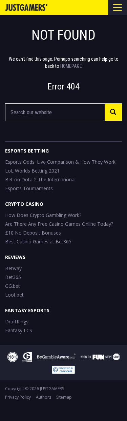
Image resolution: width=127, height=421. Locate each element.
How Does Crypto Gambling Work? (43, 215)
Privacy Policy (18, 397)
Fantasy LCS (18, 330)
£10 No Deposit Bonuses (33, 232)
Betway (13, 268)
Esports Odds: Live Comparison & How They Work (60, 162)
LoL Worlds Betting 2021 (32, 170)
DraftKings (16, 321)
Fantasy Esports (27, 310)
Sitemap (64, 397)
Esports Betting (27, 150)
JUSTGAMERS (52, 389)
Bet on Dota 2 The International (40, 179)
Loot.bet (14, 295)
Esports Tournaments (29, 188)
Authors (43, 397)
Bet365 (13, 277)
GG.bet (12, 286)
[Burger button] (117, 7)
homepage (71, 66)
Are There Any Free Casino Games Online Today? (59, 224)
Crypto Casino (24, 204)
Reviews (15, 257)
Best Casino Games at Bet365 (38, 241)
